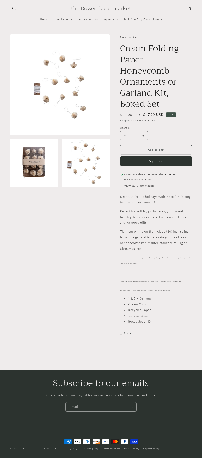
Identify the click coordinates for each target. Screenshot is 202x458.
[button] (14, 8)
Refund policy (91, 449)
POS (48, 449)
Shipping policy (151, 449)
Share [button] (127, 333)
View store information (139, 185)
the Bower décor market (32, 449)
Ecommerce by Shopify (67, 449)
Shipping (125, 120)
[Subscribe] (132, 407)
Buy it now (156, 161)
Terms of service (111, 449)
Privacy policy (131, 449)
